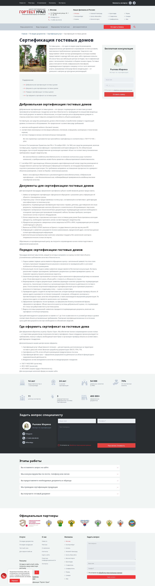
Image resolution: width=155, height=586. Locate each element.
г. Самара (127, 16)
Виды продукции (42, 27)
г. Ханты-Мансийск (95, 16)
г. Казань (76, 19)
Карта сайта (46, 555)
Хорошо (15, 581)
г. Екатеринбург (78, 16)
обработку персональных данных (123, 90)
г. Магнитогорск (94, 19)
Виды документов (26, 27)
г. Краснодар (112, 13)
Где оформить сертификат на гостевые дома (41, 95)
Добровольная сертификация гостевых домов (41, 85)
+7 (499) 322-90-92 (56, 20)
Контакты (52, 3)
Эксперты (62, 3)
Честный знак (23, 548)
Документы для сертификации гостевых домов (42, 88)
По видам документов (26, 541)
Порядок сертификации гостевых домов (40, 92)
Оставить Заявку (117, 27)
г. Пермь (127, 13)
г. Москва (76, 13)
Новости (22, 3)
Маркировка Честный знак (60, 27)
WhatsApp (29, 442)
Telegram (29, 434)
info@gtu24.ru (54, 17)
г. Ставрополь (112, 16)
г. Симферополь (113, 19)
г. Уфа (126, 19)
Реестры (31, 3)
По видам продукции (26, 545)
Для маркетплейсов (80, 27)
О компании (41, 3)
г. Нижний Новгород (95, 13)
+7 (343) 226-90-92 (32, 438)
